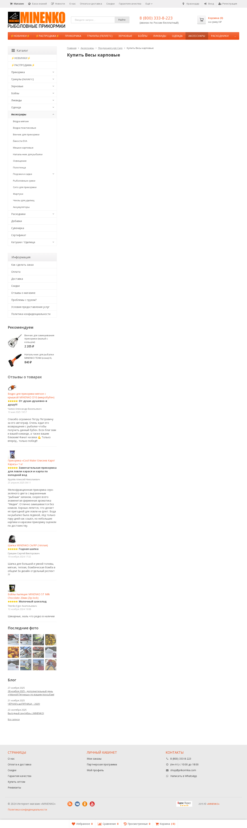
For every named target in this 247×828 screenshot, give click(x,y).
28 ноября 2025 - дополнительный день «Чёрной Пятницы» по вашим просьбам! (31, 693)
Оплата (15, 271)
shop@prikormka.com (183, 770)
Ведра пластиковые (24, 127)
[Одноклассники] (85, 804)
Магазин (19, 3)
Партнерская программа (102, 764)
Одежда (177, 36)
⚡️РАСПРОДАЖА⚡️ (47, 36)
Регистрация (229, 3)
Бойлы (142, 36)
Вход (211, 3)
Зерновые (125, 36)
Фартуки (18, 193)
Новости (60, 3)
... (235, 36)
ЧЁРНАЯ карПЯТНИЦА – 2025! (24, 703)
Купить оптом (16, 781)
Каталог (22, 51)
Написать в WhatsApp (183, 776)
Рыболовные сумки (24, 180)
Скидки (110, 3)
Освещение (20, 160)
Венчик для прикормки (26, 134)
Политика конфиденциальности (30, 314)
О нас (72, 3)
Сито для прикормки (25, 187)
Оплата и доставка (91, 3)
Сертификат (18, 235)
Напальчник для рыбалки (27, 154)
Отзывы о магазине (23, 293)
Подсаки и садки (22, 174)
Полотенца (19, 167)
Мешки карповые (23, 147)
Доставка (17, 278)
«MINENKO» (213, 803)
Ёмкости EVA (20, 141)
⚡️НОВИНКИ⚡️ (20, 36)
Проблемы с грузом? (24, 300)
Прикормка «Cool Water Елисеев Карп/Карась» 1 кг (31, 462)
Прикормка (73, 36)
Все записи (14, 719)
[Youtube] (92, 804)
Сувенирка (17, 228)
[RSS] (70, 804)
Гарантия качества (130, 3)
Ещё (148, 3)
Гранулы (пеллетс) (99, 36)
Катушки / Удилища (23, 242)
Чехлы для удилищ (23, 200)
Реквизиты (14, 787)
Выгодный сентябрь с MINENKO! (26, 713)
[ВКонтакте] (77, 804)
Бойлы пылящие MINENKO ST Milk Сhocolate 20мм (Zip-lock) (29, 596)
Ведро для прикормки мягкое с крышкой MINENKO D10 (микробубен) (31, 395)
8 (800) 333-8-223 (156, 18)
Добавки (16, 221)
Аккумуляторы (21, 207)
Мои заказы (94, 758)
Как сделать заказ (22, 264)
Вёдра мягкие (21, 121)
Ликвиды (159, 36)
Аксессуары (196, 36)
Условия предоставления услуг (30, 307)
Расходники (220, 36)
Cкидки (15, 285)
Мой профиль (95, 770)
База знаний (39, 3)
